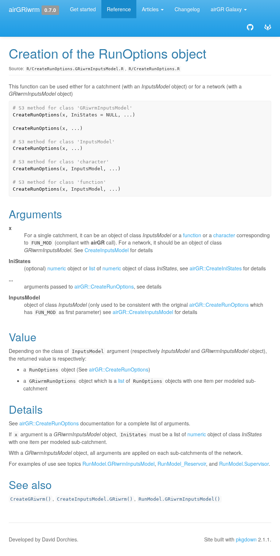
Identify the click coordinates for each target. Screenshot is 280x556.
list (92, 268)
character (224, 235)
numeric (56, 268)
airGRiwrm (24, 9)
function (192, 235)
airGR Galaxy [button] (227, 9)
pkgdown (246, 539)
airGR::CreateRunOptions (104, 286)
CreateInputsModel (107, 250)
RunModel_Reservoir (182, 463)
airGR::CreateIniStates (216, 268)
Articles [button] (151, 9)
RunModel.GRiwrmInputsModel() (179, 499)
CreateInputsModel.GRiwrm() (95, 499)
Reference (119, 9)
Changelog (187, 9)
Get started (83, 9)
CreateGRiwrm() (30, 499)
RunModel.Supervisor (244, 463)
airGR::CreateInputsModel (143, 311)
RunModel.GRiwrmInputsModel (118, 463)
